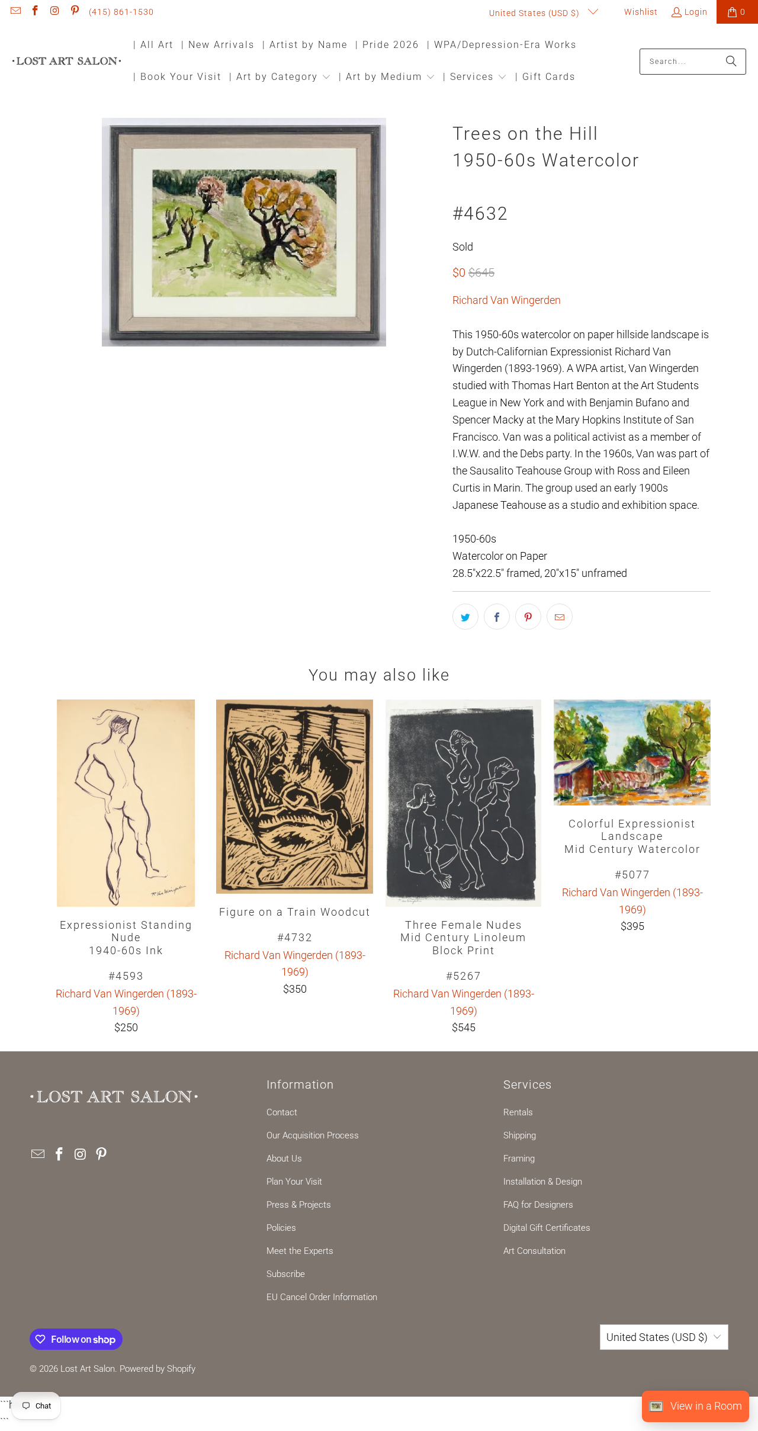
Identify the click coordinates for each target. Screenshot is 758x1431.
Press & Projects (298, 1204)
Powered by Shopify (157, 1368)
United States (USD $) (535, 13)
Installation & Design (542, 1181)
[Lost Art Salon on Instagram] (54, 12)
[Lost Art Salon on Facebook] (35, 12)
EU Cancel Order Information (321, 1297)
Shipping (519, 1135)
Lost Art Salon (87, 1368)
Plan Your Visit (294, 1181)
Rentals (518, 1112)
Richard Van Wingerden (506, 300)
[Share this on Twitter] (465, 617)
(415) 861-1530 (121, 12)
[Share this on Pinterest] (528, 617)
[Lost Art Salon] (66, 62)
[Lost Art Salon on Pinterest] (75, 12)
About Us (284, 1158)
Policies (281, 1228)
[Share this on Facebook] (497, 617)
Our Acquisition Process (312, 1135)
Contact (281, 1112)
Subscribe (285, 1274)
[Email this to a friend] (560, 617)
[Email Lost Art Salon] (15, 12)
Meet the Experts (299, 1251)
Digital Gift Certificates (546, 1228)
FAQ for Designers (538, 1204)
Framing (519, 1158)
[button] (280, 78)
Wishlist (640, 12)
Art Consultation (534, 1251)
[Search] (731, 62)
